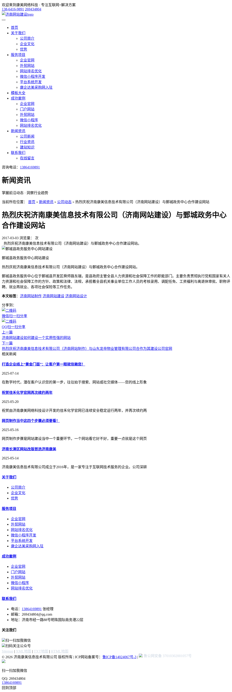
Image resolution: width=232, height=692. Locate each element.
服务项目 (18, 55)
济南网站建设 (53, 296)
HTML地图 (59, 651)
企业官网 (27, 60)
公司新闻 (27, 136)
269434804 (33, 9)
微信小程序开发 (32, 76)
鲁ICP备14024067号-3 (119, 657)
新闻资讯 (18, 131)
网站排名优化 (31, 71)
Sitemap (7, 651)
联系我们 (18, 153)
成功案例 (18, 98)
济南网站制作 (31, 296)
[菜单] (3, 20)
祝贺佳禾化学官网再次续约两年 (27, 393)
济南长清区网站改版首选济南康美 (29, 449)
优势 (23, 49)
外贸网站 (27, 66)
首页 (14, 27)
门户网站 (27, 109)
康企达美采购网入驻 (36, 87)
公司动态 (64, 202)
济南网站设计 (76, 296)
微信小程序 (29, 120)
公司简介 (27, 38)
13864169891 (30, 167)
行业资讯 (27, 142)
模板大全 (18, 93)
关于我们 (18, 33)
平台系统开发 (31, 82)
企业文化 (27, 44)
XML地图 (23, 651)
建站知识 (27, 147)
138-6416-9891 (13, 9)
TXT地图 (41, 651)
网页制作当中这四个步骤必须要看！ (31, 421)
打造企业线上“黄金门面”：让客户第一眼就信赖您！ (43, 364)
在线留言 (27, 158)
